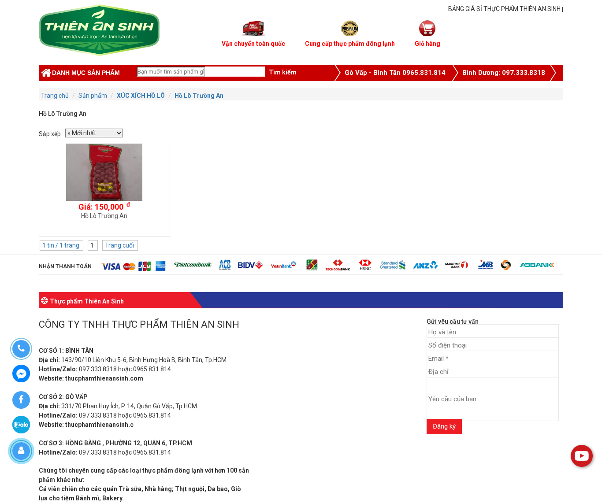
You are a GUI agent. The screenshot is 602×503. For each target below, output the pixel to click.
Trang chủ (55, 95)
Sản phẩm (92, 95)
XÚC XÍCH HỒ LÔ (141, 95)
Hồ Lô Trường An (199, 95)
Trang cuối (120, 245)
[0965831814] (21, 349)
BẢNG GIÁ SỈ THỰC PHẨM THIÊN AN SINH (504, 8)
